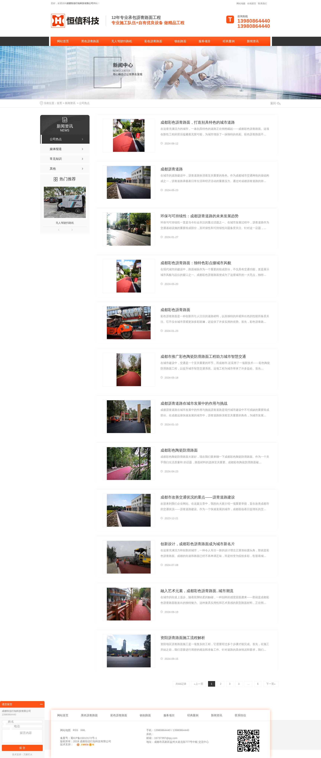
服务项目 (204, 41)
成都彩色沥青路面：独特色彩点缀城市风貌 (195, 263)
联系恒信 (240, 715)
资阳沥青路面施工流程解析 (182, 638)
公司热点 (84, 103)
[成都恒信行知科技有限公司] (75, 20)
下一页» (270, 683)
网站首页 (63, 41)
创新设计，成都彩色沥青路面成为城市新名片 (197, 544)
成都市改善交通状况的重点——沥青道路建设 (197, 497)
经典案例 (229, 41)
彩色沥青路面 (153, 41)
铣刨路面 (180, 41)
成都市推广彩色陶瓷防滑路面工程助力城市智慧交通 (203, 356)
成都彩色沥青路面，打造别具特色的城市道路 (197, 122)
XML (83, 730)
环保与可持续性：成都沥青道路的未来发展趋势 (199, 216)
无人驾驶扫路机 (121, 41)
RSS (76, 730)
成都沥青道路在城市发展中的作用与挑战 (193, 403)
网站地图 (240, 3)
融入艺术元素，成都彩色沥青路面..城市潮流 (196, 591)
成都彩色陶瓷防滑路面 (179, 450)
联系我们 (262, 3)
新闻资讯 (253, 41)
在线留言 (251, 3)
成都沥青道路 (171, 169)
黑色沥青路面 (90, 41)
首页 (59, 103)
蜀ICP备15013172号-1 (84, 737)
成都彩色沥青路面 (175, 310)
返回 (273, 103)
